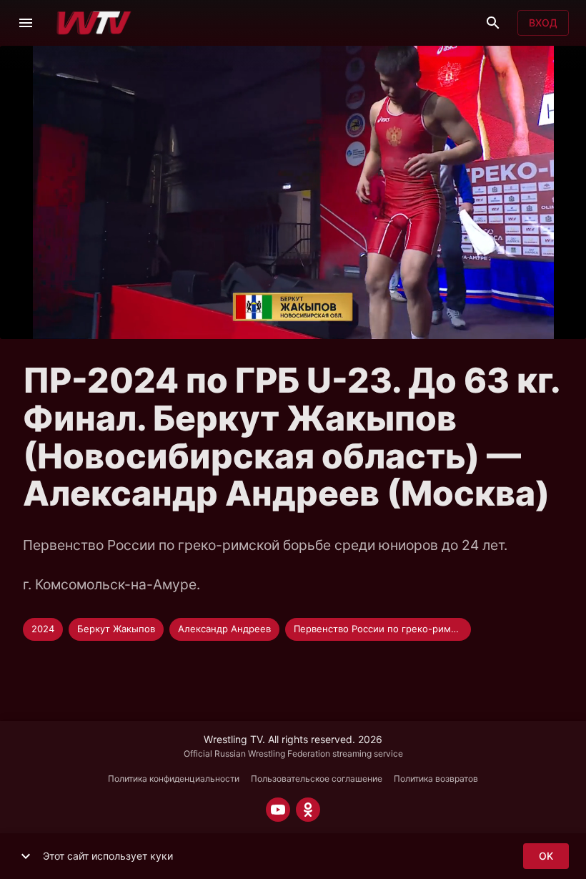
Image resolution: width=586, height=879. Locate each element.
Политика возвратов (436, 778)
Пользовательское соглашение (316, 778)
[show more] (26, 856)
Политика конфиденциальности (173, 778)
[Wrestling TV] (94, 23)
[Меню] (26, 23)
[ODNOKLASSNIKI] (308, 809)
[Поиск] (493, 23)
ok (546, 856)
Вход (543, 22)
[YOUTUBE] (278, 809)
